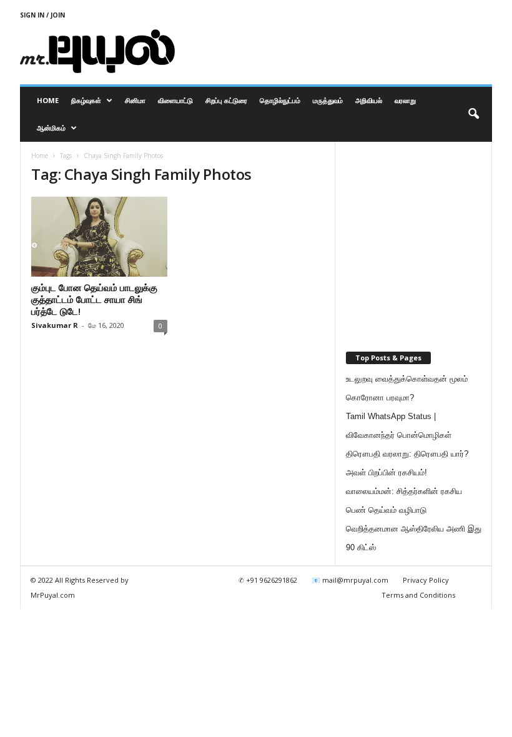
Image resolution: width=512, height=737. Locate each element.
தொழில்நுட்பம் (280, 100)
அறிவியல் (368, 100)
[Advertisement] (333, 51)
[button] (473, 114)
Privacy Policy (426, 580)
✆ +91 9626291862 (268, 580)
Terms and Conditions (418, 595)
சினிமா (135, 100)
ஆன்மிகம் (51, 127)
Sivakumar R (54, 325)
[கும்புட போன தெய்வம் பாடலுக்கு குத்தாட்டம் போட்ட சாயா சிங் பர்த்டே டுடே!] (99, 237)
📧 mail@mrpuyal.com (350, 580)
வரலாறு (405, 100)
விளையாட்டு (175, 100)
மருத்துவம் (328, 100)
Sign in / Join (42, 15)
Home (48, 100)
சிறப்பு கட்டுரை (226, 100)
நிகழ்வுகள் (86, 100)
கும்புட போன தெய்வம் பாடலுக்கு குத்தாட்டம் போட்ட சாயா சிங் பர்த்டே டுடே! (94, 299)
